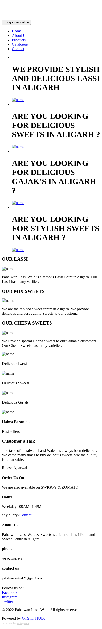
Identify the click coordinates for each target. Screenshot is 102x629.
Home (17, 31)
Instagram (9, 597)
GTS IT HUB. (33, 618)
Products (19, 40)
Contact (18, 49)
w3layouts (23, 623)
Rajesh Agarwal (14, 468)
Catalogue (20, 44)
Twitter (7, 601)
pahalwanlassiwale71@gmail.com (73, 13)
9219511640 (12, 5)
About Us (19, 35)
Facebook (9, 592)
